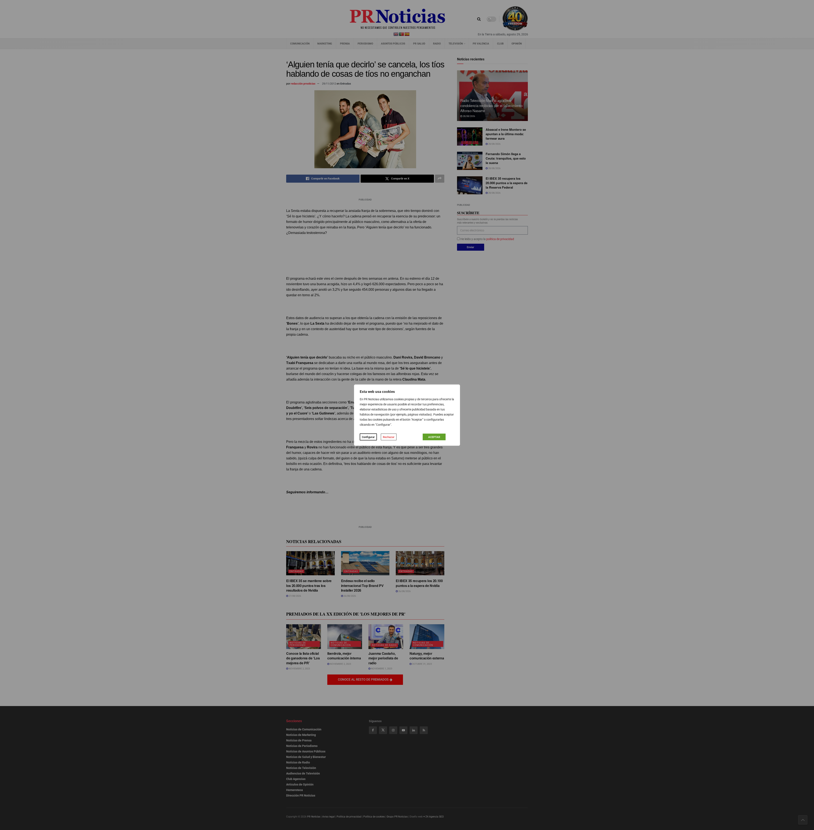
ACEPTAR (434, 436)
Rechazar (388, 436)
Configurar (368, 436)
